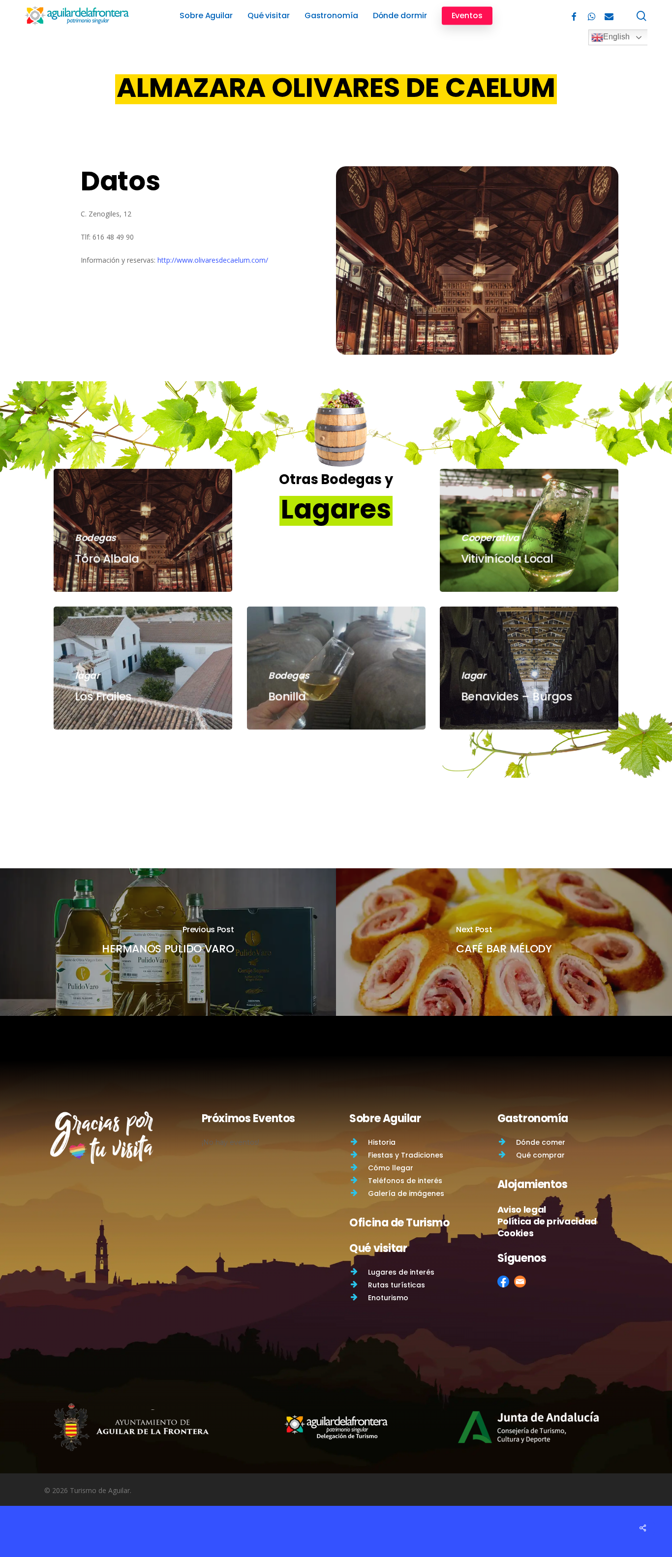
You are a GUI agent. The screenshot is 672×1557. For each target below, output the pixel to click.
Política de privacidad (547, 1221)
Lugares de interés (401, 1272)
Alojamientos (532, 1184)
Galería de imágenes (406, 1193)
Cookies (515, 1233)
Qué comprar (540, 1155)
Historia (382, 1142)
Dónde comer (540, 1142)
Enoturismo (388, 1298)
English (616, 36)
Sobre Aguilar (385, 1118)
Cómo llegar (390, 1168)
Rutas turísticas (396, 1285)
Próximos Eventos (248, 1118)
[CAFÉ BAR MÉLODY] (504, 942)
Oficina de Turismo (399, 1222)
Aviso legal (521, 1209)
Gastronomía (532, 1118)
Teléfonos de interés (405, 1181)
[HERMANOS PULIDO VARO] (168, 942)
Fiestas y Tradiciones (405, 1155)
